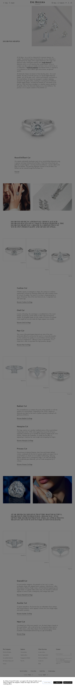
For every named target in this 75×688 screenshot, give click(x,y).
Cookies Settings (47, 682)
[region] (37, 682)
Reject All (58, 682)
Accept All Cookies (68, 682)
